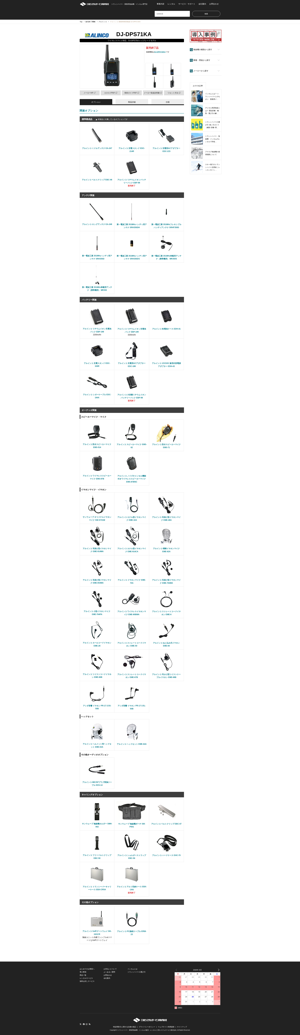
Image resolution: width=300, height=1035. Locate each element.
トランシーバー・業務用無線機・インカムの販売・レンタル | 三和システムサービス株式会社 (147, 1030)
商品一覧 (83, 975)
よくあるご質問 (109, 972)
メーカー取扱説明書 (152, 93)
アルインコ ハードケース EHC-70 (166, 855)
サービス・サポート (186, 4)
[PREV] (177, 970)
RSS (89, 1024)
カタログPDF (109, 93)
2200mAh (97, 335)
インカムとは (132, 969)
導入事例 (83, 972)
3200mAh (132, 335)
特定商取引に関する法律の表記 (124, 1027)
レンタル (171, 4)
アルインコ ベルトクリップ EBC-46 (97, 180)
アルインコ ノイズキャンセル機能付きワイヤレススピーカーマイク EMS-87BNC (131, 479)
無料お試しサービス (87, 981)
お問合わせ (214, 4)
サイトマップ (182, 1027)
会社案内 (202, 4)
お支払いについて (110, 969)
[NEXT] (218, 970)
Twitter (80, 1024)
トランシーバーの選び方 (137, 972)
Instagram (86, 1024)
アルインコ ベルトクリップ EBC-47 (166, 824)
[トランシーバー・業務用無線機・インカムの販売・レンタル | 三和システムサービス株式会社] (150, 1021)
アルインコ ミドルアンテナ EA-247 (97, 148)
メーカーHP (88, 93)
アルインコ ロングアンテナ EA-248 (97, 224)
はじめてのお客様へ (87, 969)
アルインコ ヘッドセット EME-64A (132, 744)
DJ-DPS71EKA (160, 52)
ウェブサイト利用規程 (166, 1027)
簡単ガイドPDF (130, 93)
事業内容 (160, 4)
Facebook (83, 1024)
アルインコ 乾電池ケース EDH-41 (166, 329)
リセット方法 (173, 93)
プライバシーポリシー (147, 1027)
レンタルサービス (86, 978)
